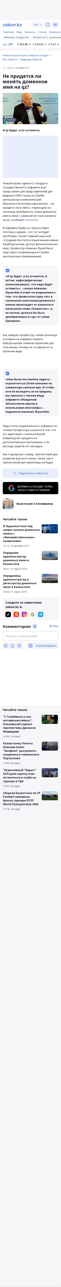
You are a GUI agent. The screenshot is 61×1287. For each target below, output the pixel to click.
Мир (19, 32)
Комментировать (46, 645)
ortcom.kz (31, 220)
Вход (55, 626)
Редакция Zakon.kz (31, 59)
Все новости (10, 59)
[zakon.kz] (12, 24)
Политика (8, 32)
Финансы (30, 32)
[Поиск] (48, 25)
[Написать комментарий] (30, 636)
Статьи (42, 32)
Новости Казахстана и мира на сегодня (26, 55)
